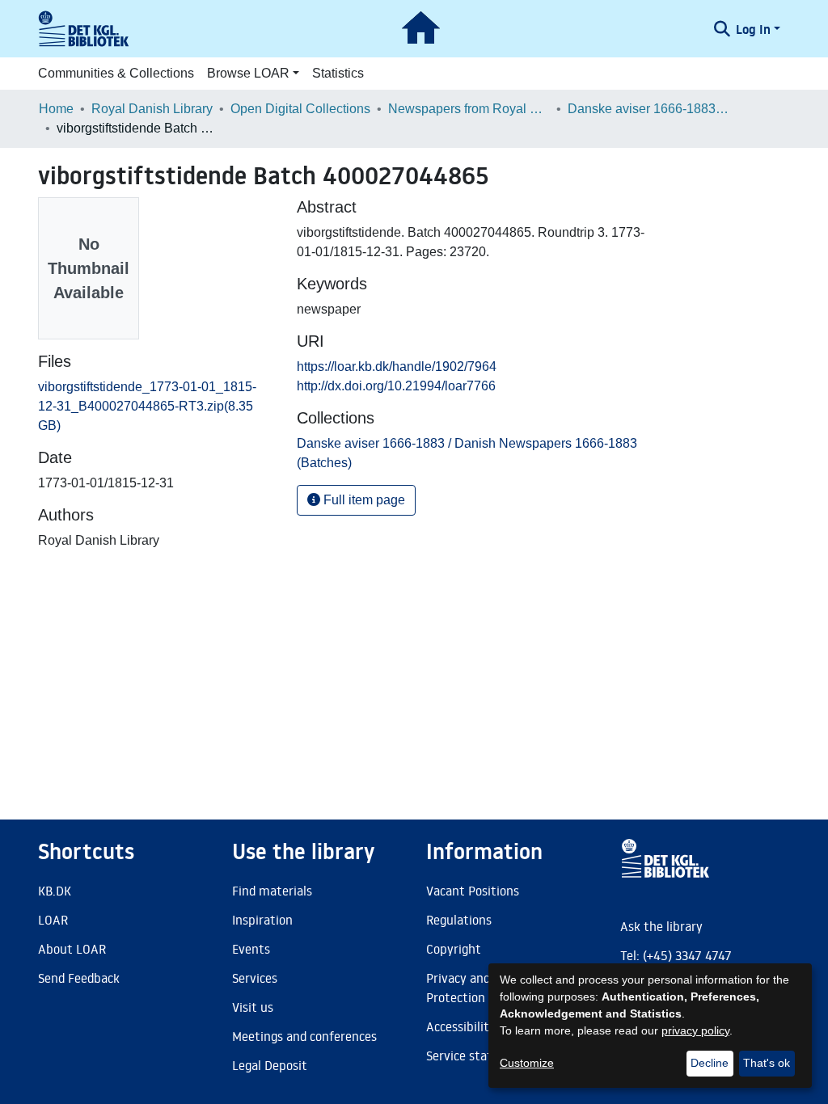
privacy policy (695, 1030)
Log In (753, 29)
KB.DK (54, 891)
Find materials (272, 891)
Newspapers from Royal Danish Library (469, 109)
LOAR (53, 920)
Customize (527, 1062)
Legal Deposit (269, 1065)
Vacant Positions (472, 891)
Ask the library (661, 926)
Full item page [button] (362, 500)
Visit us (252, 1007)
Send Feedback (79, 978)
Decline (710, 1062)
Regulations (459, 920)
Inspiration (262, 920)
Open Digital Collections (300, 109)
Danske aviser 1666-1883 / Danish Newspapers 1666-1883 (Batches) (648, 109)
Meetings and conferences (304, 1036)
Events (251, 949)
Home (56, 109)
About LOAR (72, 949)
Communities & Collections (116, 73)
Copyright (453, 949)
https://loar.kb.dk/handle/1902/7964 (396, 366)
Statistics (338, 73)
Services (254, 978)
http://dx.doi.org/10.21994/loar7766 (396, 386)
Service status (465, 1055)
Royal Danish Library (152, 109)
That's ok (766, 1062)
